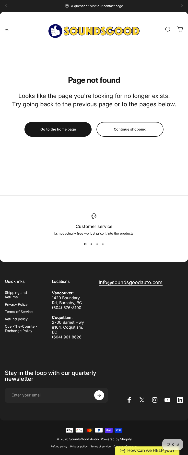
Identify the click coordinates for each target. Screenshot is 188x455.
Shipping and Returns (16, 294)
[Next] (181, 6)
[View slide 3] (97, 244)
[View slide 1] (85, 244)
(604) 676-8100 (66, 307)
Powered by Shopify (116, 439)
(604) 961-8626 (67, 337)
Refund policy (16, 319)
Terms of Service (19, 312)
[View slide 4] (103, 244)
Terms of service (101, 446)
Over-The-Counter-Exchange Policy (21, 328)
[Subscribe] (99, 395)
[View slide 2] (91, 244)
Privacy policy (79, 446)
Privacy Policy (16, 304)
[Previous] (6, 6)
